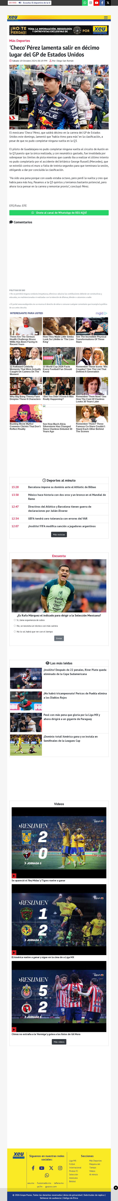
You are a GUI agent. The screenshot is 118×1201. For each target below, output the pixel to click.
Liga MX (72, 1160)
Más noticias (59, 534)
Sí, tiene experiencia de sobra (30, 620)
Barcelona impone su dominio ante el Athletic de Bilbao (62, 487)
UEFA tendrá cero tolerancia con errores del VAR (57, 518)
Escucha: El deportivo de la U (29, 2)
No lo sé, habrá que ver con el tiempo (35, 631)
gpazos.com (51, 1186)
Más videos (59, 1041)
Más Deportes (95, 1160)
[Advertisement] (59, 258)
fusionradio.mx (44, 1183)
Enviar (59, 638)
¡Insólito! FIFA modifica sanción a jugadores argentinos (62, 526)
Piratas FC (73, 1171)
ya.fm (39, 1186)
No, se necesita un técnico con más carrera (37, 625)
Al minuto (93, 1174)
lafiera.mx (59, 1183)
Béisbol (72, 1181)
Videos (92, 1171)
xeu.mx (30, 1183)
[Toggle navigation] (106, 18)
